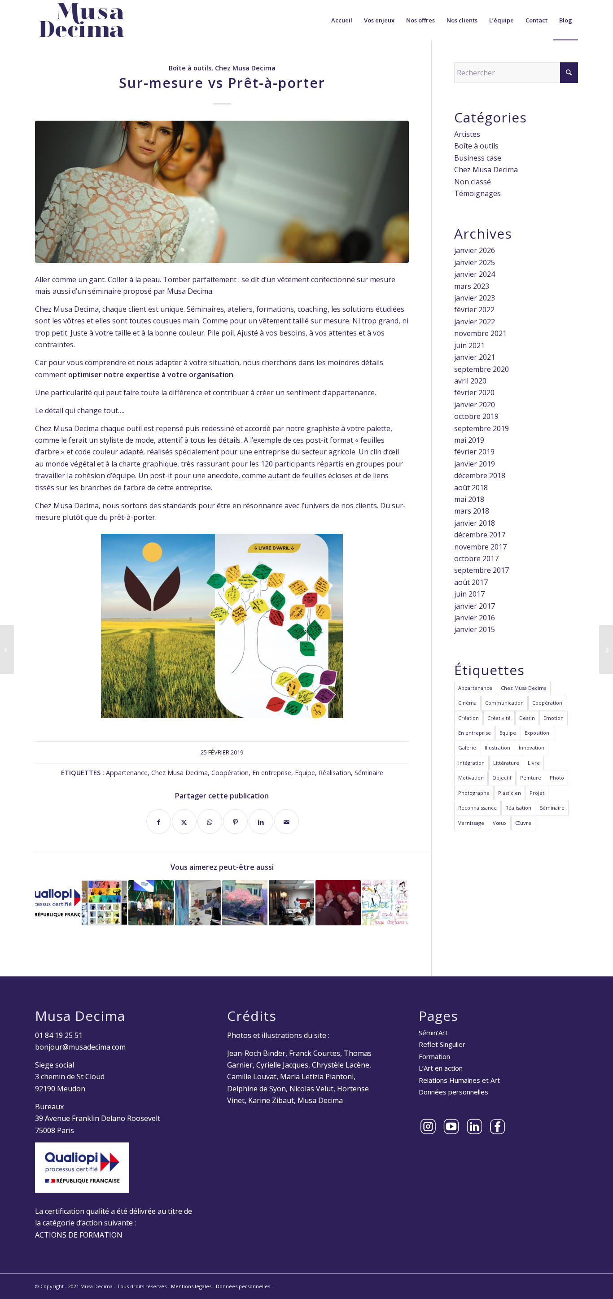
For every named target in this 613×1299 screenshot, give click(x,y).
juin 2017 (469, 594)
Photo (557, 777)
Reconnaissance (477, 807)
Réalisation (335, 772)
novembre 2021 (480, 333)
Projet (537, 792)
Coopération (230, 772)
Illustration (497, 747)
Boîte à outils (190, 68)
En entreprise (271, 772)
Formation (434, 1056)
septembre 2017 (481, 570)
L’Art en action (441, 1068)
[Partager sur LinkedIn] (261, 821)
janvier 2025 (474, 262)
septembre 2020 (481, 369)
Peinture (530, 777)
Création (468, 718)
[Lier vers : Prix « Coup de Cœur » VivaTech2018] (151, 902)
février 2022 (474, 309)
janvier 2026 (474, 250)
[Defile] (222, 192)
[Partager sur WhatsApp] (209, 821)
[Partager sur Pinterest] (235, 821)
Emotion (553, 718)
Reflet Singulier (442, 1044)
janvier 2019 (474, 464)
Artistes (467, 134)
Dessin (527, 718)
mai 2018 (469, 499)
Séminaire (369, 772)
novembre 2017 (480, 547)
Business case (477, 158)
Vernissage (471, 823)
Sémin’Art (433, 1032)
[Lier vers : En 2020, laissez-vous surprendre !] (244, 902)
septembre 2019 (481, 428)
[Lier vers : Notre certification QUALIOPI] (57, 902)
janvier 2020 (474, 405)
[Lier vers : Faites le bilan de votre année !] (291, 902)
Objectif (502, 777)
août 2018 (471, 488)
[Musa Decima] (81, 20)
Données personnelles (453, 1091)
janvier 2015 (474, 629)
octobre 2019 (476, 416)
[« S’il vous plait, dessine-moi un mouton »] (606, 649)
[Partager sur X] (184, 821)
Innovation (531, 747)
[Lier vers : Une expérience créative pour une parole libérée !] (384, 902)
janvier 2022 (474, 322)
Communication (504, 702)
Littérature (506, 762)
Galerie (467, 747)
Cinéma (467, 702)
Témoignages (477, 193)
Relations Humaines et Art (459, 1080)
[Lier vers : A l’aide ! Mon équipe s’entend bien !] (338, 902)
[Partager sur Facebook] (158, 821)
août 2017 (471, 582)
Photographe (474, 792)
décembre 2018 (479, 475)
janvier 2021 (474, 357)
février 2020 (474, 392)
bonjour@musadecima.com (80, 1047)
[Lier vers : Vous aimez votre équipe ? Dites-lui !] (104, 902)
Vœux (500, 823)
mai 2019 (469, 440)
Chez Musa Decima (245, 68)
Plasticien (509, 792)
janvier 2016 (474, 618)
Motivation (471, 777)
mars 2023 (471, 286)
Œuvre (523, 823)
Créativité (499, 718)
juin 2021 (469, 345)
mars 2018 (471, 511)
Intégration (471, 762)
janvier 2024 (474, 274)
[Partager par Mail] (286, 821)
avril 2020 (470, 381)
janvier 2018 (474, 523)
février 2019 (474, 452)
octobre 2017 (476, 558)
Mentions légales (191, 1286)
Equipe (305, 772)
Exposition (537, 732)
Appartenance (127, 772)
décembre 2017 (479, 535)
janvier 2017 (474, 606)
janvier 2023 (474, 298)
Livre (534, 762)
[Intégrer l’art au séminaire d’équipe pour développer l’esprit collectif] (7, 649)
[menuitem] (341, 20)
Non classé (472, 182)
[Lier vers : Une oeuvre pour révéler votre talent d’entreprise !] (197, 902)
